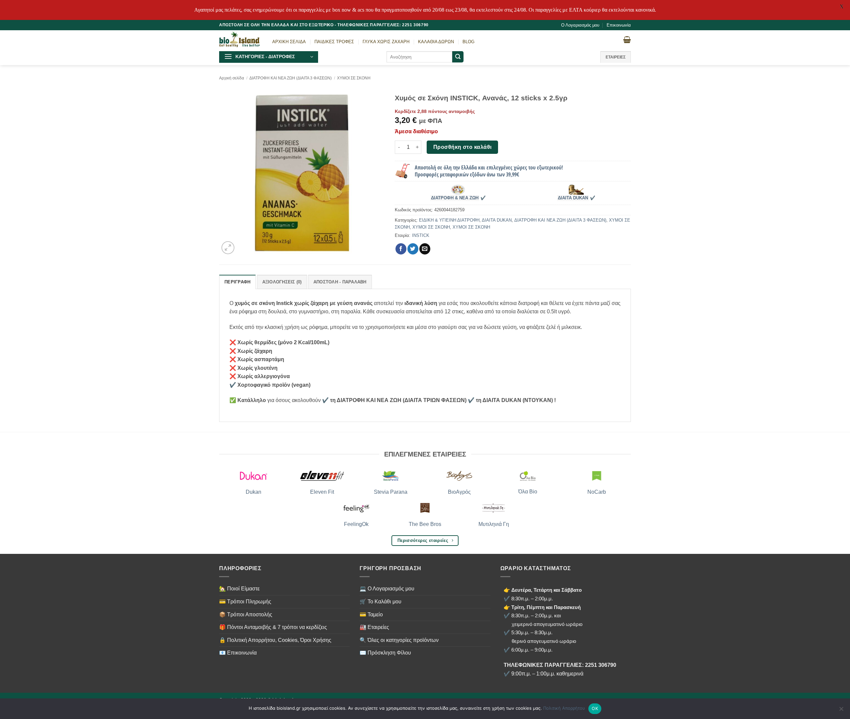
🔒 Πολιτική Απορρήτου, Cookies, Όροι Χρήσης (275, 640)
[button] (268, 57)
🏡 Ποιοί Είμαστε (239, 588)
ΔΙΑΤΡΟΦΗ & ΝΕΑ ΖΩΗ (454, 198)
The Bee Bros (425, 524)
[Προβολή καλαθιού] (627, 39)
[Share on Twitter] (412, 249)
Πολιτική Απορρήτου (564, 708)
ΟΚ (595, 708)
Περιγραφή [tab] (237, 281)
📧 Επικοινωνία (238, 653)
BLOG (468, 41)
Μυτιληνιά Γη (493, 524)
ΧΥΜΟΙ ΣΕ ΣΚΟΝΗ (354, 78)
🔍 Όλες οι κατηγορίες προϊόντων (399, 640)
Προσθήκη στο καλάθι (462, 147)
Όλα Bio (527, 491)
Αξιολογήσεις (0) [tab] (282, 281)
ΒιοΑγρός (459, 492)
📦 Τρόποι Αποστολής (245, 614)
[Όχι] (841, 710)
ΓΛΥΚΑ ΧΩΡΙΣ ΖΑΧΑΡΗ (386, 41)
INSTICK (420, 235)
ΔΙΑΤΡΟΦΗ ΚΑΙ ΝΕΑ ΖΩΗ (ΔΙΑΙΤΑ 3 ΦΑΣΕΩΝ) (290, 78)
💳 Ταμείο (371, 614)
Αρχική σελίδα (231, 78)
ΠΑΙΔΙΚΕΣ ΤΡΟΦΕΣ (334, 41)
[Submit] (458, 56)
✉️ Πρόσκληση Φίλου (385, 653)
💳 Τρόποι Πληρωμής (245, 601)
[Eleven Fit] (322, 476)
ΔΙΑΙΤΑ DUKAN (573, 198)
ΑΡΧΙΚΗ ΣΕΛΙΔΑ (289, 41)
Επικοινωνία (619, 25)
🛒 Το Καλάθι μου (380, 601)
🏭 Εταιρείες (374, 627)
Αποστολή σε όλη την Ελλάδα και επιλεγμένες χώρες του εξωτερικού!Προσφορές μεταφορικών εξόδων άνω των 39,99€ (489, 171)
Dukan (253, 492)
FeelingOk (356, 524)
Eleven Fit (322, 492)
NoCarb (596, 492)
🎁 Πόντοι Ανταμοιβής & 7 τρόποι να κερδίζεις (273, 627)
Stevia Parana (390, 492)
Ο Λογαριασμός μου (580, 25)
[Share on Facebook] (400, 249)
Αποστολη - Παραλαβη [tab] (340, 281)
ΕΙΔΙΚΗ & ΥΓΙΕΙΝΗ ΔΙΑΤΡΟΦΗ (449, 220)
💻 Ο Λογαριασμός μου (387, 588)
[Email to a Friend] (424, 249)
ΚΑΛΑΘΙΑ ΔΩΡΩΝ (436, 41)
